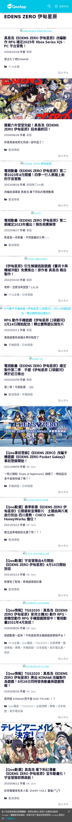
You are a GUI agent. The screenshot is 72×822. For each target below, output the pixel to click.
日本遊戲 (27, 294)
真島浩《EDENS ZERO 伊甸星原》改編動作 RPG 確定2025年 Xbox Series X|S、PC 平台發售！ (35, 42)
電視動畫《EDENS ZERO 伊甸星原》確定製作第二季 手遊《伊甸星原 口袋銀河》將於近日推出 (35, 370)
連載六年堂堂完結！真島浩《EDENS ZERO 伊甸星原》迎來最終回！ (31, 127)
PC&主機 (14, 66)
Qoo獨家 (27, 643)
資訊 (7, 652)
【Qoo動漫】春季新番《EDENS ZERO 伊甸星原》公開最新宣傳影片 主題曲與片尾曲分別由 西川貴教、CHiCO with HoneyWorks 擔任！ (36, 513)
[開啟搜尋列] (49, 6)
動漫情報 (14, 149)
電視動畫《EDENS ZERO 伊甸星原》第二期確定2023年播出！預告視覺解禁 (35, 222)
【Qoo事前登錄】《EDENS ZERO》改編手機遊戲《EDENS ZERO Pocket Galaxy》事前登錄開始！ (35, 457)
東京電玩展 (56, 647)
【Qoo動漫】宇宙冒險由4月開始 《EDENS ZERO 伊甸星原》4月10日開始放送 (35, 565)
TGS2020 (41, 643)
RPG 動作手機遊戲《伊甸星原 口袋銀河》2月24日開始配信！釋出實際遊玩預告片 (35, 322)
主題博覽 (55, 643)
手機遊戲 (14, 344)
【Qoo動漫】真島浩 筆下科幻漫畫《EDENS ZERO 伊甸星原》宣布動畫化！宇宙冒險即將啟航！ (35, 774)
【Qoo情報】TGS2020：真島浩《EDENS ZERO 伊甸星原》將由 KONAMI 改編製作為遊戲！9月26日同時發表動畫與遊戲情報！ (36, 679)
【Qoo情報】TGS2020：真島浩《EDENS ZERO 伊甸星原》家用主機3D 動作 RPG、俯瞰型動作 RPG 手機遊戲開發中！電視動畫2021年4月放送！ (36, 616)
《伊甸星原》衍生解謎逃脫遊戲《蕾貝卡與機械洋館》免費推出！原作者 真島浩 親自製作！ (36, 270)
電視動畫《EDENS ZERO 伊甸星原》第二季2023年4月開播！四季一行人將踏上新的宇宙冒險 (35, 175)
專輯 (17, 647)
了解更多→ (11, 818)
